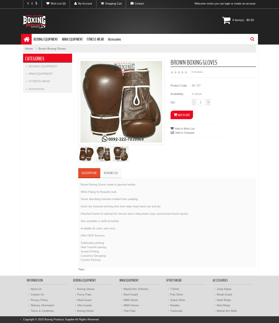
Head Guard (84, 300)
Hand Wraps (224, 300)
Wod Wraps (223, 305)
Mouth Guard (224, 294)
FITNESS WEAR (95, 39)
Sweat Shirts (177, 300)
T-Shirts (174, 289)
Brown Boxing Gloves (52, 48)
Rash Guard (131, 294)
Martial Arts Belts (227, 310)
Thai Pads (130, 310)
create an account (244, 3)
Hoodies (175, 305)
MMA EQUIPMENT (72, 39)
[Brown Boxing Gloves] (121, 101)
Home (29, 48)
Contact (139, 3)
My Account (85, 3)
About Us (36, 289)
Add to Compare (184, 132)
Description (89, 173)
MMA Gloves (131, 305)
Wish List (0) (58, 3)
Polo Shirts (176, 294)
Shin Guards (84, 305)
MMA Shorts (131, 300)
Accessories (114, 39)
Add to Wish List (185, 128)
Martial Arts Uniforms (136, 289)
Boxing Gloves (86, 289)
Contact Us (37, 294)
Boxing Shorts (85, 310)
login (227, 3)
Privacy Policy (39, 300)
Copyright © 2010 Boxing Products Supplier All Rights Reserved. (61, 319)
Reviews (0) (111, 173)
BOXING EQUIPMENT (46, 39)
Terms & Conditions (42, 310)
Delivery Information (42, 305)
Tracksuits (176, 310)
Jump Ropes (224, 289)
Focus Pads (84, 294)
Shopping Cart (113, 3)
